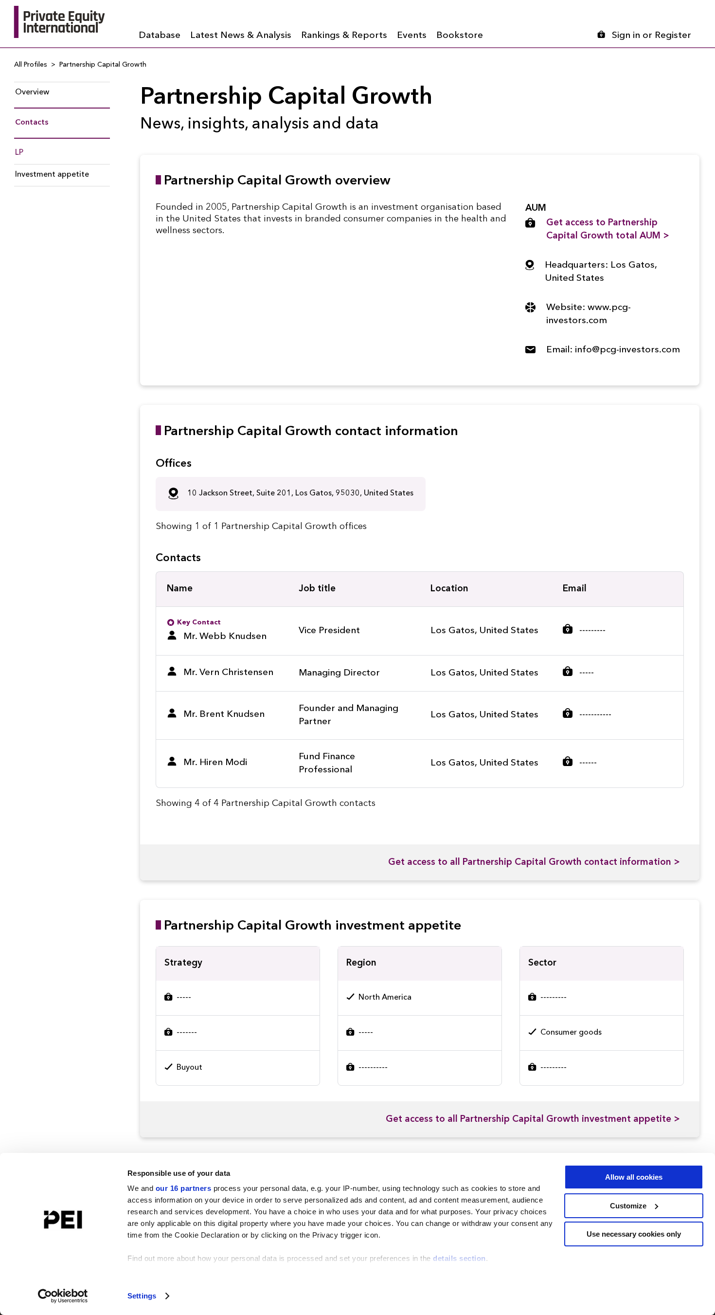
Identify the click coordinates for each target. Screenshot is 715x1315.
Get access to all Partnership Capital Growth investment (533, 1119)
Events (412, 35)
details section (459, 1258)
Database (159, 35)
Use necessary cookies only (634, 1234)
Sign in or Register (651, 35)
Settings (141, 1296)
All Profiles (30, 64)
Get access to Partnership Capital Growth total (607, 230)
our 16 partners (184, 1188)
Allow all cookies (633, 1177)
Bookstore (459, 35)
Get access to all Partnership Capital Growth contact (534, 862)
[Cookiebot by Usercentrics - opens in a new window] (63, 1296)
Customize (628, 1206)
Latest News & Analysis (240, 35)
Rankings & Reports (344, 35)
